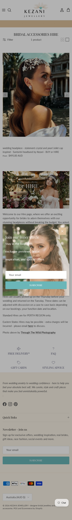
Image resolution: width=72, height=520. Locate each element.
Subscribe (36, 285)
